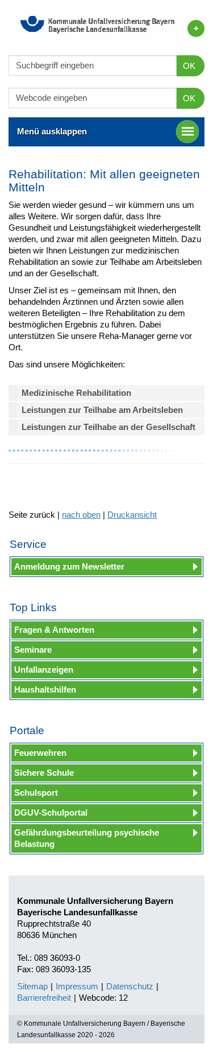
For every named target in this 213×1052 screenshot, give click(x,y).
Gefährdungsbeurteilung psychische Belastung (86, 838)
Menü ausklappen (52, 131)
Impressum (77, 986)
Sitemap (32, 986)
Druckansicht (132, 514)
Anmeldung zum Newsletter (69, 566)
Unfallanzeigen (43, 669)
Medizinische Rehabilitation (76, 393)
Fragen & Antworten (54, 630)
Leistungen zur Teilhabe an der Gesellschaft (108, 427)
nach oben (81, 514)
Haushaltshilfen (45, 689)
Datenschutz (129, 986)
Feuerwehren (40, 753)
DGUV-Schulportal (50, 812)
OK (189, 66)
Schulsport (36, 792)
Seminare (33, 649)
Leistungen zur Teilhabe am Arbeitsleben (102, 410)
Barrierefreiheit (44, 997)
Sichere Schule (44, 772)
